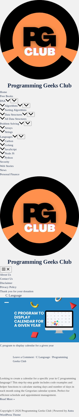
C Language (43, 357)
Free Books (6, 96)
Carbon (9, 141)
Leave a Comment (23, 357)
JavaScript (11, 149)
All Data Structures (15, 118)
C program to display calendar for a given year (27, 345)
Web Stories (7, 166)
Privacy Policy (8, 287)
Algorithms (11, 105)
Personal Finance (9, 174)
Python (9, 157)
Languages (6, 136)
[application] (8, 100)
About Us (5, 274)
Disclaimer (6, 283)
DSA (3, 100)
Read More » (7, 399)
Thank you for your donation (16, 291)
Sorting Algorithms (15, 110)
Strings (9, 131)
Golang (9, 145)
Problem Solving (9, 123)
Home (3, 92)
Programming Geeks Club (39, 85)
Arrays (8, 127)
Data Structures (13, 114)
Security (4, 161)
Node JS (9, 153)
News (3, 170)
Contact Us (6, 278)
